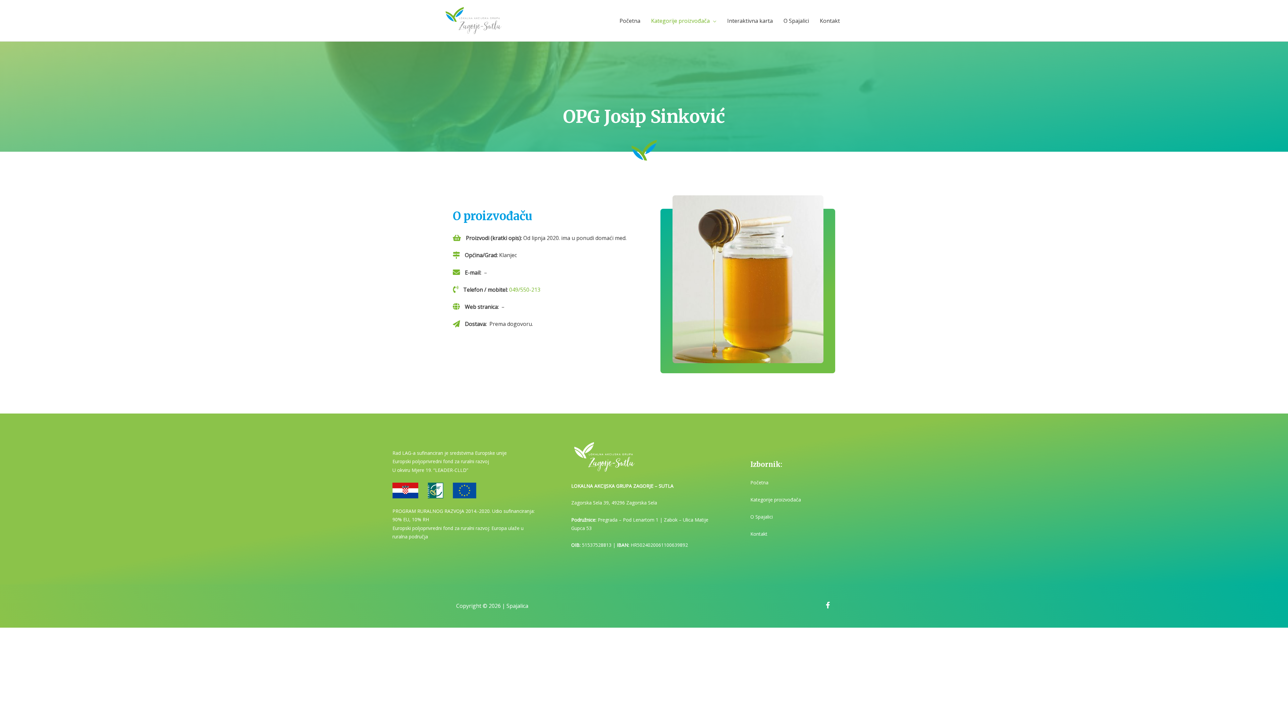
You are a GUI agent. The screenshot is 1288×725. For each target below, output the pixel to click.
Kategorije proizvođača (680, 21)
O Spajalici (796, 21)
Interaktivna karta (750, 21)
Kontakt (830, 21)
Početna (630, 21)
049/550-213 (524, 289)
